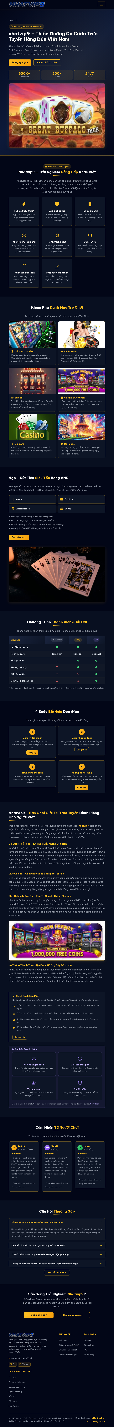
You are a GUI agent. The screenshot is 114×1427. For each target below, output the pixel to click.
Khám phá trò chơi (47, 62)
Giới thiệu (63, 1340)
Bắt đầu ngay (18, 537)
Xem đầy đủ (20, 1037)
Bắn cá (12, 1396)
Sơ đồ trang (89, 1355)
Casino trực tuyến (17, 1387)
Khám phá (81, 787)
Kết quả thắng (15, 1392)
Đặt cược (13, 1401)
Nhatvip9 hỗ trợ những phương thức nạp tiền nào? (37, 1222)
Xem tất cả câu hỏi (57, 1272)
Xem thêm (94, 1104)
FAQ (85, 1350)
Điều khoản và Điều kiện (69, 1345)
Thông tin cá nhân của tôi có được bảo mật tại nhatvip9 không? (45, 1263)
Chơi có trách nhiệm (68, 1355)
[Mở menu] (101, 4)
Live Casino (14, 1406)
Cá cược (12, 1377)
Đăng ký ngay (20, 62)
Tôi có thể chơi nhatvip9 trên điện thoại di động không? (40, 1254)
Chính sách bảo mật (68, 1350)
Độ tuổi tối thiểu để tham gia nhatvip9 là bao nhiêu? (38, 1245)
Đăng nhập (82, 750)
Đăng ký (32, 753)
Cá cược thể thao (17, 1382)
